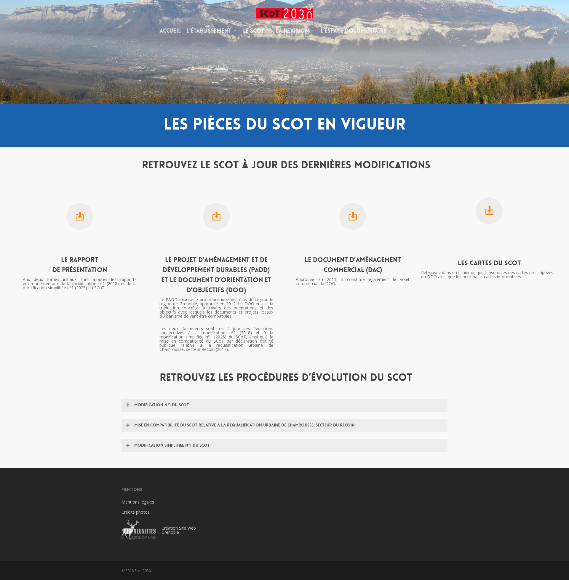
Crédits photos (136, 512)
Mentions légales (138, 502)
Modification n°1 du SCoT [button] (161, 405)
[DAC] (352, 220)
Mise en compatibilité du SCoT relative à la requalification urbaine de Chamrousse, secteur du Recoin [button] (244, 425)
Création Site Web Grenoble (179, 530)
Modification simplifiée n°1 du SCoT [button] (172, 445)
